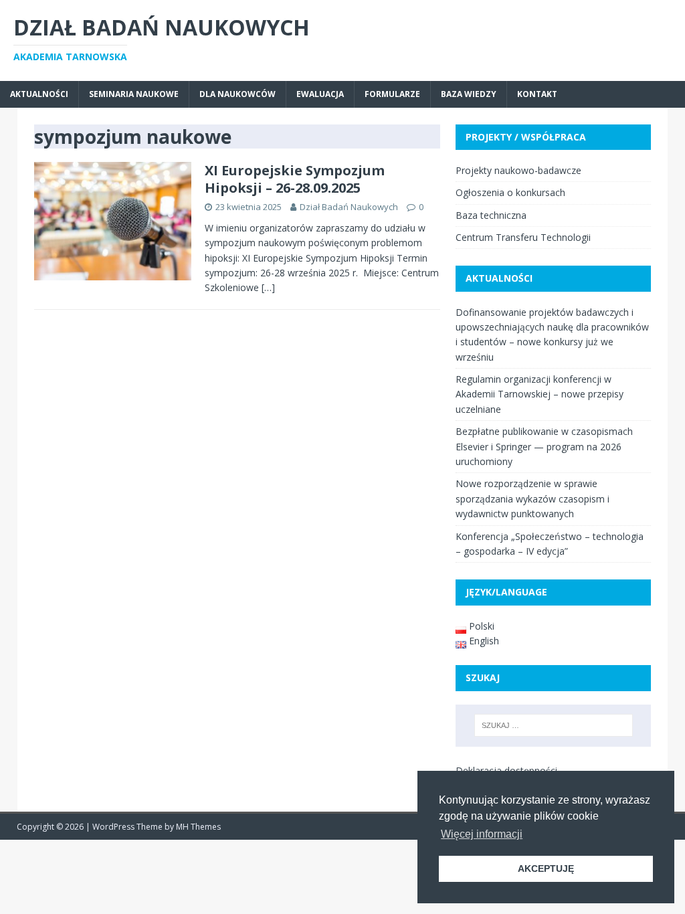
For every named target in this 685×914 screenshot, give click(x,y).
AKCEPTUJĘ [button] (546, 868)
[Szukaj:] (554, 725)
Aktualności (39, 94)
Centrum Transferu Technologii (523, 237)
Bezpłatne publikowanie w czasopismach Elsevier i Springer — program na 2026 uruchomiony (544, 446)
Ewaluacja (320, 94)
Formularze (392, 94)
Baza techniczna (491, 215)
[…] (268, 287)
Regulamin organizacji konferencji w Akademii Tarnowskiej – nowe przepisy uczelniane (539, 394)
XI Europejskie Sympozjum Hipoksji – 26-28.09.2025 (295, 179)
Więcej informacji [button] (481, 834)
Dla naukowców (237, 94)
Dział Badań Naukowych (349, 207)
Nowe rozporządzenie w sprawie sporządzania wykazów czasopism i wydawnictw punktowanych (532, 498)
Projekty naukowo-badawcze (518, 170)
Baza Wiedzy (468, 94)
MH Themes (198, 826)
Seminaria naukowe (134, 94)
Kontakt (537, 94)
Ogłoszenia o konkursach (510, 192)
